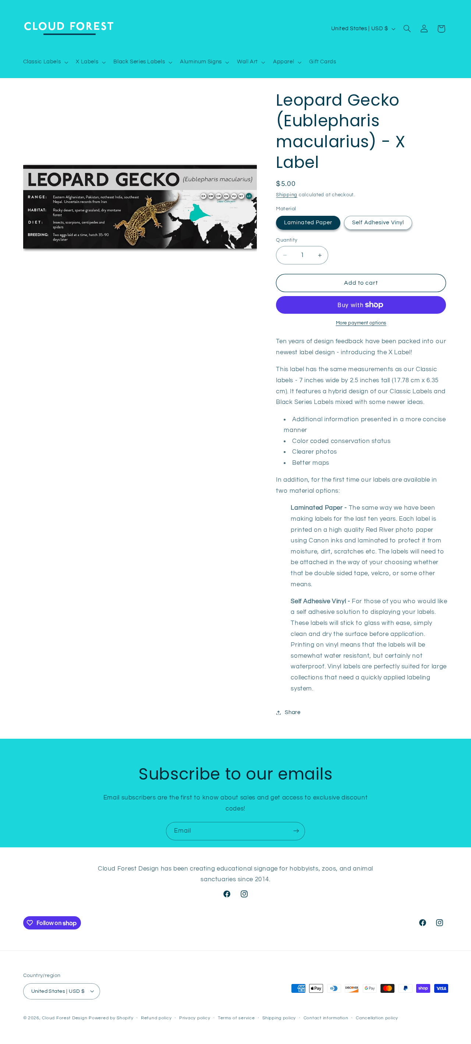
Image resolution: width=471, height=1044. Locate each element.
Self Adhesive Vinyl (378, 222)
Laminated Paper (308, 222)
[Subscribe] (296, 831)
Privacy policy (194, 1018)
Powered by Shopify (111, 1018)
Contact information (326, 1018)
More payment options (361, 323)
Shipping (286, 195)
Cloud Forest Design (64, 1018)
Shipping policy (279, 1018)
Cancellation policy (377, 1018)
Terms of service (236, 1018)
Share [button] (292, 712)
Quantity (286, 240)
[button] (44, 62)
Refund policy (156, 1018)
